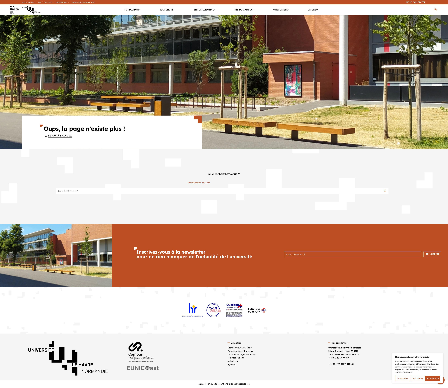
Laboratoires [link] (61, 2)
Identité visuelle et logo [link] (240, 347)
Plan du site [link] (211, 384)
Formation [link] (131, 9)
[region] (417, 368)
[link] (445, 18)
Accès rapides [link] (28, 2)
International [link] (204, 9)
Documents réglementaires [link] (241, 354)
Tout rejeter (417, 378)
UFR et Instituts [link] (45, 2)
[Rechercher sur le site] (385, 191)
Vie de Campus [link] (243, 9)
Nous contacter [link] (416, 2)
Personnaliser (403, 378)
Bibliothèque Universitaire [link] (83, 2)
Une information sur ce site (199, 183)
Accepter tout (433, 378)
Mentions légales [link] (227, 384)
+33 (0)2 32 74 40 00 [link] (338, 357)
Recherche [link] (166, 9)
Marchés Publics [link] (236, 357)
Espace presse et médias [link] (240, 351)
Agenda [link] (313, 9)
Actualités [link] (233, 361)
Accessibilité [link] (243, 384)
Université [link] (280, 9)
